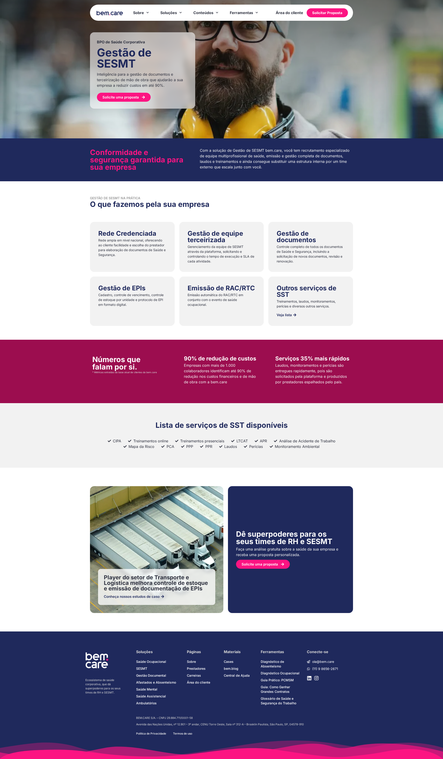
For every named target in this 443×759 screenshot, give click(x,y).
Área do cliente (289, 12)
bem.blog (231, 668)
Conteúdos (203, 12)
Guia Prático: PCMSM (277, 680)
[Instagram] (316, 678)
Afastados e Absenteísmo (156, 682)
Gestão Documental (151, 675)
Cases (228, 662)
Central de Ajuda (237, 675)
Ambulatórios (146, 703)
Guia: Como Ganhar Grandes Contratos (275, 689)
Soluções (168, 12)
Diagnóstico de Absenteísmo (272, 664)
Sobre (138, 12)
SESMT (141, 668)
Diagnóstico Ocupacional (280, 673)
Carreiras (194, 675)
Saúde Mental (146, 689)
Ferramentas (241, 12)
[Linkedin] (309, 678)
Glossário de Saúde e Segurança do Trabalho (278, 700)
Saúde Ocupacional (151, 662)
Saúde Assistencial (151, 696)
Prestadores (196, 668)
